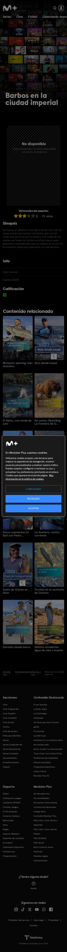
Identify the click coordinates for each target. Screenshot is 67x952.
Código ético (40, 811)
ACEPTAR (33, 508)
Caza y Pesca (40, 771)
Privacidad (53, 920)
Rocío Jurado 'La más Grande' (48, 749)
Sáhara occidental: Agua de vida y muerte (48, 649)
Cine (19, 17)
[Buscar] (54, 8)
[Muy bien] (33, 216)
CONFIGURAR (33, 489)
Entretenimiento (11, 762)
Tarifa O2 (38, 851)
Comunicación (41, 860)
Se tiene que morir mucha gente (46, 724)
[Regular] (24, 216)
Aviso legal (39, 920)
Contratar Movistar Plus (45, 816)
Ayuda (33, 888)
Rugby (6, 829)
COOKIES (33, 925)
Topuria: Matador (11, 834)
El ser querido (40, 704)
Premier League (10, 807)
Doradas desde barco (16, 647)
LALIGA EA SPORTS (11, 802)
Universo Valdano (11, 816)
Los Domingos (40, 713)
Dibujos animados (42, 762)
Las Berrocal (40, 736)
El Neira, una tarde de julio (17, 422)
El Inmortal (39, 731)
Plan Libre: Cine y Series (45, 829)
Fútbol (32, 17)
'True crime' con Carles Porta (48, 753)
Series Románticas (12, 749)
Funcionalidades (41, 798)
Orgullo (6, 767)
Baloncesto (8, 820)
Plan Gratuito (40, 838)
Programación (10, 856)
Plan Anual (39, 842)
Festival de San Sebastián (46, 758)
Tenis (5, 825)
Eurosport (8, 842)
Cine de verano (10, 731)
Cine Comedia (10, 718)
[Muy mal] (16, 216)
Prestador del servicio (18, 920)
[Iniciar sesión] (61, 8)
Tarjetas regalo (41, 856)
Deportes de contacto (13, 838)
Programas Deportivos (44, 767)
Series (7, 17)
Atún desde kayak (45, 363)
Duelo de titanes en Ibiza (15, 591)
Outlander (39, 718)
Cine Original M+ (11, 709)
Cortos (6, 727)
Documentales (10, 758)
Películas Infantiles (12, 736)
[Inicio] (10, 8)
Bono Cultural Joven (43, 847)
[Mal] (20, 216)
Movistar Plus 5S (41, 776)
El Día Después (10, 811)
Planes (37, 834)
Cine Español (9, 713)
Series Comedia (10, 753)
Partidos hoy (9, 851)
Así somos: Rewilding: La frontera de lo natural (47, 422)
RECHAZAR (33, 498)
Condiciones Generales (45, 807)
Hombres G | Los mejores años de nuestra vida (48, 742)
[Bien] (29, 216)
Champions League (12, 798)
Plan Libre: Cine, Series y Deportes (45, 822)
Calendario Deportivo (13, 847)
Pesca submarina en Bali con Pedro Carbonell (16, 534)
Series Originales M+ (13, 744)
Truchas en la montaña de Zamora (49, 591)
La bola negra (40, 709)
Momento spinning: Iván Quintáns (18, 364)
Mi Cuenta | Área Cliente (45, 802)
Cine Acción (8, 722)
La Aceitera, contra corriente (46, 534)
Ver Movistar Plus (42, 794)
